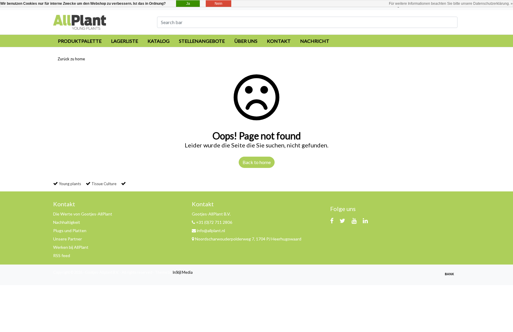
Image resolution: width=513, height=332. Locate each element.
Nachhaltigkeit (66, 222)
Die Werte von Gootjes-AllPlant (82, 213)
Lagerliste (124, 41)
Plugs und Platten (69, 230)
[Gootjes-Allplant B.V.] (79, 21)
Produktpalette (80, 41)
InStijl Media (182, 272)
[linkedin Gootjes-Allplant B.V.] (365, 220)
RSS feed (61, 255)
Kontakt (279, 41)
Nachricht (314, 41)
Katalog (159, 41)
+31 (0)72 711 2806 (213, 222)
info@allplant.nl (211, 230)
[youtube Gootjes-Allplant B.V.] (354, 220)
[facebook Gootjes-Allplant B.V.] (331, 220)
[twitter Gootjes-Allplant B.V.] (342, 220)
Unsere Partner (67, 238)
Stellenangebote (202, 41)
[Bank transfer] (451, 276)
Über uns (245, 41)
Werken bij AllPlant (70, 247)
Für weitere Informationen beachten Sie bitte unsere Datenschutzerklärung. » (451, 3)
